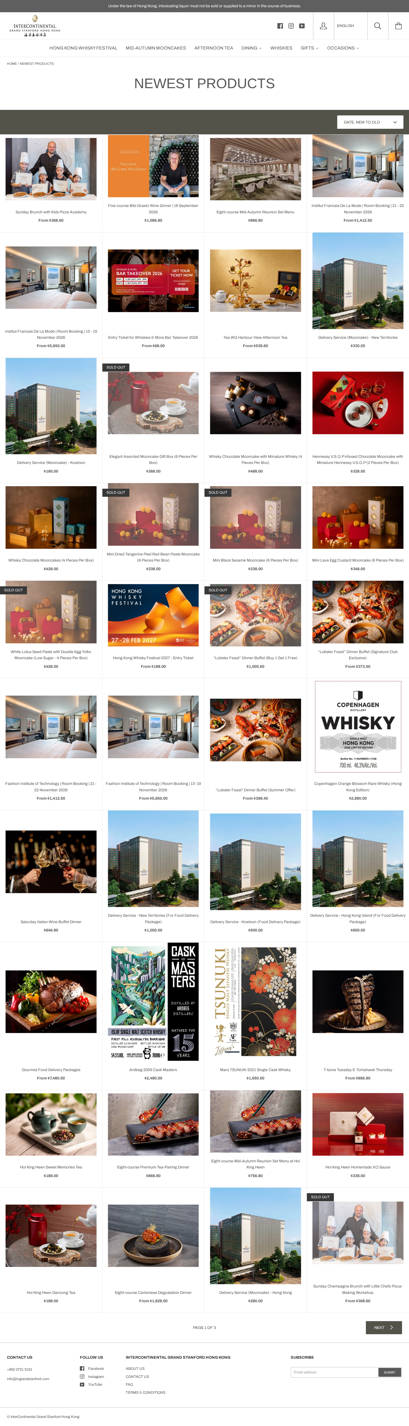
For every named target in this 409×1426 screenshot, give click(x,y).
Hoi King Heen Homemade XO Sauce (358, 1167)
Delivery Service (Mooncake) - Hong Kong (255, 1293)
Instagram (96, 1377)
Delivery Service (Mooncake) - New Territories (358, 337)
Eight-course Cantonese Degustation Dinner (153, 1293)
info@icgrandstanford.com (28, 1379)
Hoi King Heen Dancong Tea (51, 1293)
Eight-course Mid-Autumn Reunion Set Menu (255, 212)
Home (12, 64)
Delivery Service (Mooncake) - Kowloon (51, 463)
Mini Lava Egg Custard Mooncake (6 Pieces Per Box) (358, 560)
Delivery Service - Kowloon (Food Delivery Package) (255, 922)
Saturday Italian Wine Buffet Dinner (51, 922)
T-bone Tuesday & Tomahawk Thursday (358, 1070)
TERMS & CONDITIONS (146, 1393)
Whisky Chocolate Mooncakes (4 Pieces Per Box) (51, 560)
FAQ (129, 1385)
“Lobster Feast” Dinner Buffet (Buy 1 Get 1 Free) (255, 658)
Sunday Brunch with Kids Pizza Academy (51, 212)
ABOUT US (135, 1369)
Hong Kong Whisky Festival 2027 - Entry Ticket (153, 658)
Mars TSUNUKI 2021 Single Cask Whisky (255, 1070)
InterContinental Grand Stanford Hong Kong (45, 1417)
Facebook (96, 1369)
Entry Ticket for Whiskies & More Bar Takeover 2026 (153, 337)
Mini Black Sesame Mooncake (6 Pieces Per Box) (255, 560)
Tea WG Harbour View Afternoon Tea (255, 337)
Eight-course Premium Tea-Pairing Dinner (153, 1167)
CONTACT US (137, 1377)
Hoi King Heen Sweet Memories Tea (51, 1167)
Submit (390, 1372)
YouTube (95, 1385)
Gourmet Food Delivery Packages (51, 1070)
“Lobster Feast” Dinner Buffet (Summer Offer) (255, 790)
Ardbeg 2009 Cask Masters (153, 1070)
